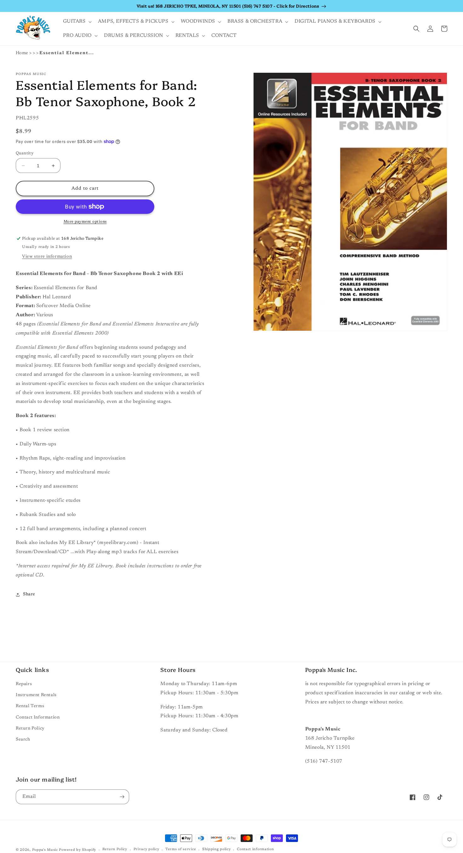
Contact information (255, 849)
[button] (76, 21)
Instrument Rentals (36, 695)
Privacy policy (146, 849)
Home (22, 53)
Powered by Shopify (77, 850)
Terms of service (180, 849)
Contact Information (38, 717)
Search (23, 739)
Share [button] (29, 594)
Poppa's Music (45, 850)
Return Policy (30, 728)
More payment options (85, 222)
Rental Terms (30, 706)
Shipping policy (216, 849)
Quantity (24, 153)
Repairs (24, 684)
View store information (47, 257)
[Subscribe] (122, 796)
